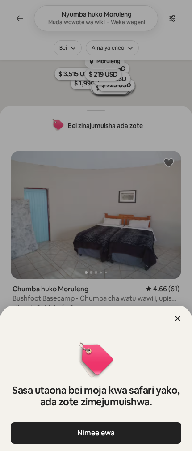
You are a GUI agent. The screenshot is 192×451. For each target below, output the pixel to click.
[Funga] (177, 318)
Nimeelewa (96, 433)
